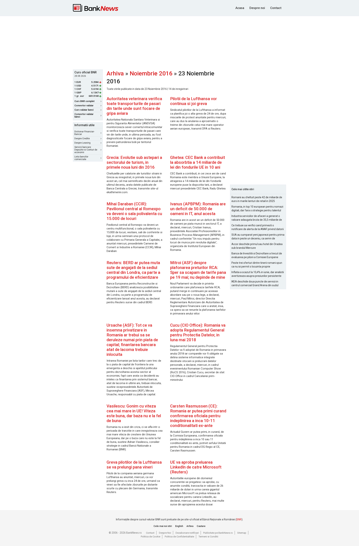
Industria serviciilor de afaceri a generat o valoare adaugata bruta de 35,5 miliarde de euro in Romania (256, 218)
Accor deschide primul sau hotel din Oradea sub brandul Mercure (257, 246)
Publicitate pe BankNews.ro (218, 532)
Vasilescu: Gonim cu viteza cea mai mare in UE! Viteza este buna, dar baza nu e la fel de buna (134, 413)
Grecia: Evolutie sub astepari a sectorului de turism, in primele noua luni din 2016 (134, 162)
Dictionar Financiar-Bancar (84, 133)
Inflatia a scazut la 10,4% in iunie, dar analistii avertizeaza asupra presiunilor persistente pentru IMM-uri (257, 274)
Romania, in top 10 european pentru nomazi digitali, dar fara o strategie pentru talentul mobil (257, 208)
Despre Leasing (82, 143)
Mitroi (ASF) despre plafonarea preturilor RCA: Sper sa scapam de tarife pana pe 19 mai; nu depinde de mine (198, 270)
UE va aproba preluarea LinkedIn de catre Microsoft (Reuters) (195, 467)
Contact (275, 8)
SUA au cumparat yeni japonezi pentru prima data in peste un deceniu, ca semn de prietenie (257, 236)
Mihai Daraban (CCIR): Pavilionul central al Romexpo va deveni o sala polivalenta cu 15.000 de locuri (134, 211)
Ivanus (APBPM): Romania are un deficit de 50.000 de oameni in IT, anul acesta (198, 209)
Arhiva (115, 73)
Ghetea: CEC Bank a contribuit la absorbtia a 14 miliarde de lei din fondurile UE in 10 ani (197, 162)
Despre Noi (165, 532)
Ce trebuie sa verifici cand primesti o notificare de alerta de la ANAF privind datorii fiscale (257, 227)
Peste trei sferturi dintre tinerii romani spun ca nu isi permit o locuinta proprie (256, 264)
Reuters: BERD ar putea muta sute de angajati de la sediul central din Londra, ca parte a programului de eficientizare (133, 270)
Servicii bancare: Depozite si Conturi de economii (85, 150)
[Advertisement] (179, 42)
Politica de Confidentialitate (179, 536)
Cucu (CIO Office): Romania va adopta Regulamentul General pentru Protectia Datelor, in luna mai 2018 (197, 332)
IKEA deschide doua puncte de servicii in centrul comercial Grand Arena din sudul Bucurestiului (254, 283)
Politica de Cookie (150, 536)
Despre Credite (82, 138)
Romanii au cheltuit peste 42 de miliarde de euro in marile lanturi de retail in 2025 (256, 199)
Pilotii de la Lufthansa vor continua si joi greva (193, 101)
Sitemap (241, 532)
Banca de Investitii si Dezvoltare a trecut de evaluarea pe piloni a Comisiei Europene (256, 255)
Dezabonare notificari (187, 532)
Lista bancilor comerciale (81, 158)
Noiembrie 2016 (151, 73)
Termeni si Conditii (208, 536)
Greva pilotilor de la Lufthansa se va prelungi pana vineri (134, 464)
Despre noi (257, 8)
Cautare (201, 526)
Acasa (239, 8)
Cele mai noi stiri (163, 526)
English (179, 526)
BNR (239, 519)
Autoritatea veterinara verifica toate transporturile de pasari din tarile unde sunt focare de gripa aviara (134, 106)
